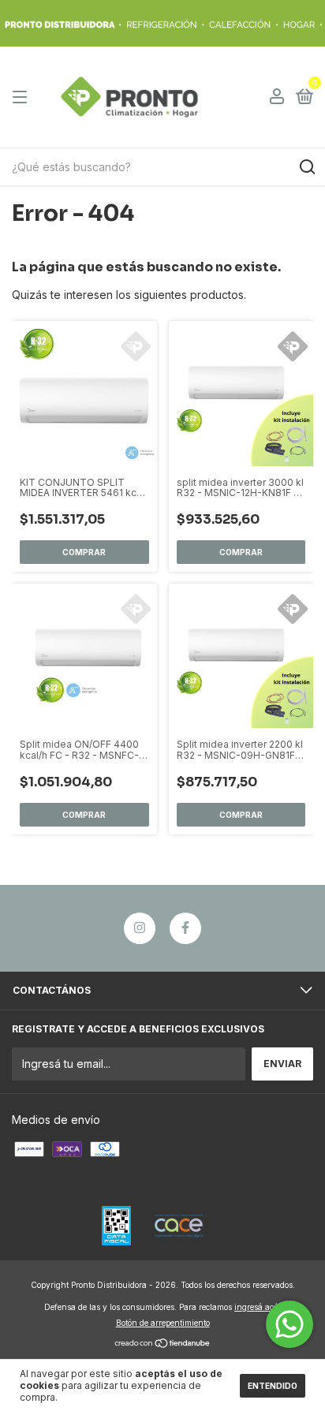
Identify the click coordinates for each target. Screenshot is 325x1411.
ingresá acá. (257, 1307)
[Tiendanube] (163, 1344)
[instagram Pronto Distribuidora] (139, 928)
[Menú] (22, 97)
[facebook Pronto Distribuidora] (185, 928)
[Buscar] (306, 167)
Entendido (272, 1385)
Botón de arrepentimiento (163, 1322)
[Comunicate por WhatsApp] (289, 1324)
